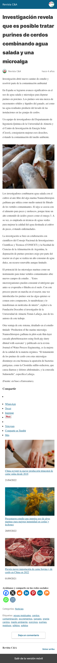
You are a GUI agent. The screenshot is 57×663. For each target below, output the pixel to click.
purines (43, 622)
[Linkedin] (26, 594)
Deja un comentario (28, 635)
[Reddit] (19, 594)
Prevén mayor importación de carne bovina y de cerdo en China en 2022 (28, 570)
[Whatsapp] (6, 601)
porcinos (33, 622)
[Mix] (46, 594)
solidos (24, 625)
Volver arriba (48, 649)
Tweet (8, 408)
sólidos (16, 625)
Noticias (19, 608)
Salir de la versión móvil (28, 658)
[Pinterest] (33, 594)
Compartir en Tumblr (15, 430)
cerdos (35, 615)
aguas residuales (22, 615)
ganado (37, 618)
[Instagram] (12, 601)
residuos (7, 625)
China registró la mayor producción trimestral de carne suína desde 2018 (29, 472)
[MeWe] (40, 594)
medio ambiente (19, 622)
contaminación (10, 618)
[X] (12, 594)
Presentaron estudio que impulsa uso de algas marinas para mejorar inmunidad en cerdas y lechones (27, 521)
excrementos (25, 618)
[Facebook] (6, 594)
